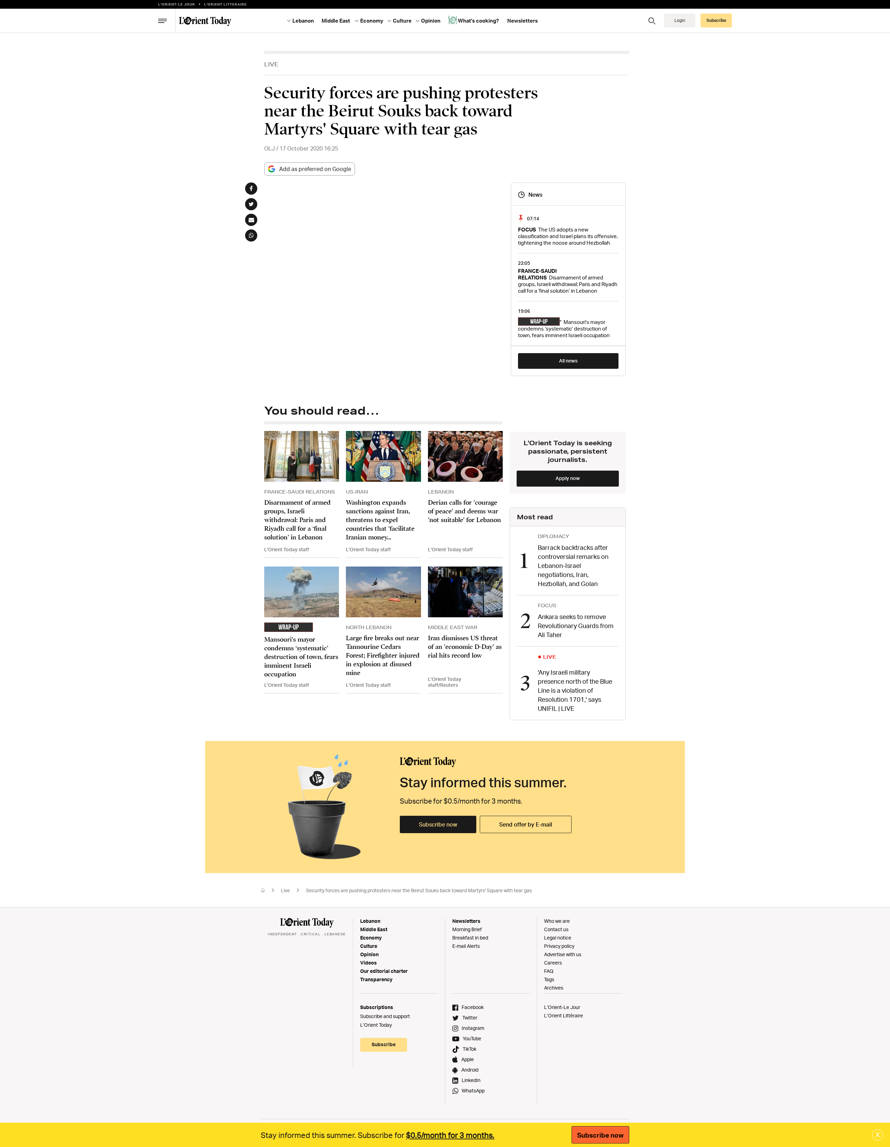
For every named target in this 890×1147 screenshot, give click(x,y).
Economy (371, 938)
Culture (368, 946)
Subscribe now (438, 824)
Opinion (369, 954)
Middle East (373, 929)
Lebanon (370, 921)
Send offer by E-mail (525, 824)
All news (568, 361)
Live (271, 64)
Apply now (568, 478)
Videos (368, 963)
